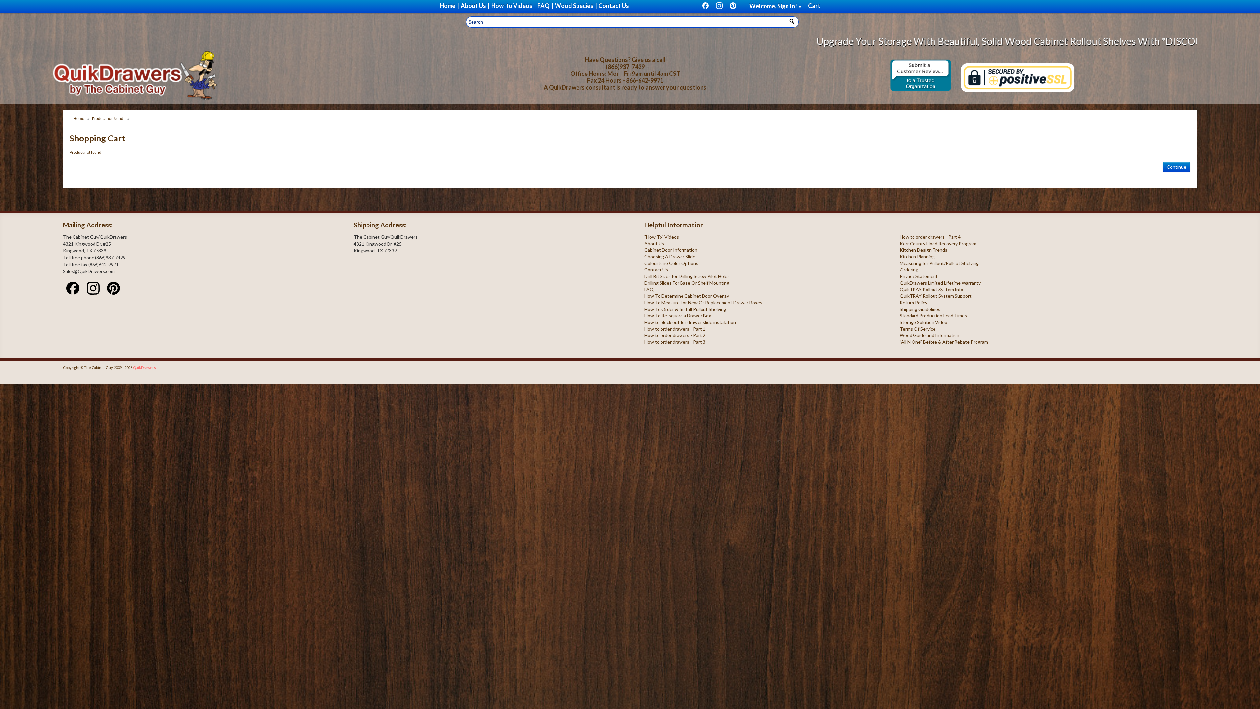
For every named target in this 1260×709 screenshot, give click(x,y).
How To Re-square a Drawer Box (677, 315)
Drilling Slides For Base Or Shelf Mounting (686, 283)
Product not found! (108, 119)
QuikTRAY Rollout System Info (931, 289)
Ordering (909, 269)
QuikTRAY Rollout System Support (936, 296)
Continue (1176, 167)
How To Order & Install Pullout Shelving (685, 309)
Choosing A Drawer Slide (669, 256)
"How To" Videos (661, 237)
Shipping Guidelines (920, 309)
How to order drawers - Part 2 (674, 335)
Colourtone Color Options (671, 263)
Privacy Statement (919, 276)
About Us (654, 243)
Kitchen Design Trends (923, 250)
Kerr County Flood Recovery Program (938, 243)
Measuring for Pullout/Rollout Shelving (939, 263)
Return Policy (913, 302)
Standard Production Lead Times (933, 315)
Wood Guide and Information (929, 335)
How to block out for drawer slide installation (690, 322)
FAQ (649, 289)
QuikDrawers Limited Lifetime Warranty (940, 283)
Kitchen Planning (917, 256)
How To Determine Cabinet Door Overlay (686, 296)
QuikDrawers (144, 367)
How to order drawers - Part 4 (930, 237)
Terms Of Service (917, 329)
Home (79, 119)
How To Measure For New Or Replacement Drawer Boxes (703, 302)
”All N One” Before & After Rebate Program (944, 342)
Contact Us (656, 269)
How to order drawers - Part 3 (674, 342)
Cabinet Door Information (670, 250)
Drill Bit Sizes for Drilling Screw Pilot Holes (687, 276)
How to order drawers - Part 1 (674, 329)
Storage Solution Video (923, 322)
